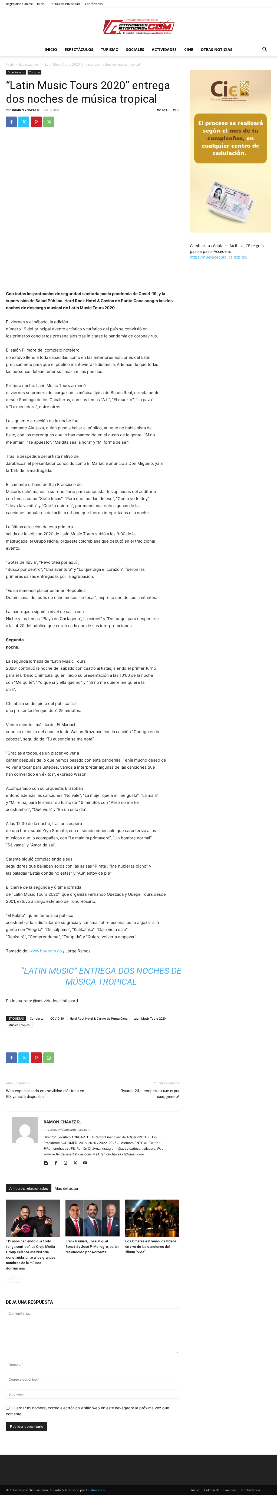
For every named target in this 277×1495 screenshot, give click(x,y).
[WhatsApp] (48, 122)
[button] (264, 50)
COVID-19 (57, 1018)
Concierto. (37, 1018)
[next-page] (18, 1279)
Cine (188, 49)
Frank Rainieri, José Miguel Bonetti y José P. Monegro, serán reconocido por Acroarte (91, 1246)
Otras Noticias (216, 49)
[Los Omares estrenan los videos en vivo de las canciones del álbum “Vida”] (152, 1218)
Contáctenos (94, 4)
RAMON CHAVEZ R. (25, 110)
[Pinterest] (36, 122)
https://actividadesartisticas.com (67, 1130)
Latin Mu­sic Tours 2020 (149, 1018)
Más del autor (66, 1188)
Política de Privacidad (65, 4)
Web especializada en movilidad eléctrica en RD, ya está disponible (45, 1093)
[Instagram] (67, 1163)
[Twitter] (23, 122)
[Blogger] (48, 1163)
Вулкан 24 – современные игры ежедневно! (150, 1093)
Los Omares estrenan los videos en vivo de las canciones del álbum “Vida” (151, 1246)
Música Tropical (19, 1025)
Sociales (135, 49)
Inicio (41, 4)
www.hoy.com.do (45, 950)
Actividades (164, 49)
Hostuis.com (95, 1490)
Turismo (109, 49)
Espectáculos (79, 49)
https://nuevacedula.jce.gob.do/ (219, 257)
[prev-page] (9, 1279)
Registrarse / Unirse (19, 4)
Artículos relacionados (28, 1188)
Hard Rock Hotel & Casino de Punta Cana (98, 1018)
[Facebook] (11, 122)
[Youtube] (87, 1163)
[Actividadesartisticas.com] (138, 26)
